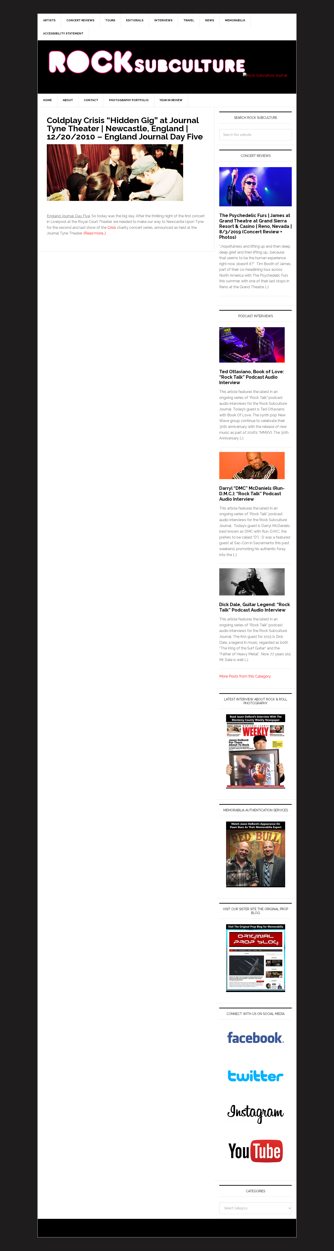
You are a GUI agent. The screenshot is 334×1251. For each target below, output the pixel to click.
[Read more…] (94, 233)
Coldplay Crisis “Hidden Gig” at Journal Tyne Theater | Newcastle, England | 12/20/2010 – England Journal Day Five (125, 128)
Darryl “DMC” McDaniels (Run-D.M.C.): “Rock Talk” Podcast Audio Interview (251, 493)
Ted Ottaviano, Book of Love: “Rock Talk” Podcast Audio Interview (251, 377)
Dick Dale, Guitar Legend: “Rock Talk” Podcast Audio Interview (254, 607)
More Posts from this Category (245, 676)
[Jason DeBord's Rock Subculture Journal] (146, 55)
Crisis (111, 227)
